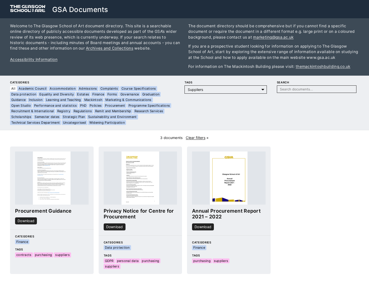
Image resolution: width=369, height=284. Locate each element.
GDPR (109, 261)
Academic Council (32, 88)
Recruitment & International (32, 111)
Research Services (149, 111)
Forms (112, 94)
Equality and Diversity (56, 94)
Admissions (88, 88)
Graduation (151, 94)
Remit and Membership (113, 111)
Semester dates (47, 117)
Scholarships (21, 117)
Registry (63, 111)
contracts (24, 255)
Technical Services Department (35, 122)
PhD (83, 105)
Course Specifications (138, 88)
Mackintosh (93, 100)
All (13, 88)
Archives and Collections (109, 48)
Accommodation (63, 88)
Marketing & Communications (128, 100)
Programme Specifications (149, 105)
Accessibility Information (33, 59)
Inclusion (36, 100)
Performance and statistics (55, 105)
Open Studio (21, 105)
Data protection (23, 94)
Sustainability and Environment (112, 117)
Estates (83, 94)
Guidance (18, 100)
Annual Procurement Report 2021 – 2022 (226, 214)
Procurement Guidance (43, 211)
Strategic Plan (74, 117)
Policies (96, 105)
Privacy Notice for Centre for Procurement (139, 214)
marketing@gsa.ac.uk (273, 37)
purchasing (43, 255)
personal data (128, 261)
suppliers (62, 255)
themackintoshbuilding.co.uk (323, 66)
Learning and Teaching (63, 100)
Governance (129, 94)
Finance (98, 94)
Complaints (109, 88)
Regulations (83, 111)
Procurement (115, 105)
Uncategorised (74, 122)
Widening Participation (107, 122)
